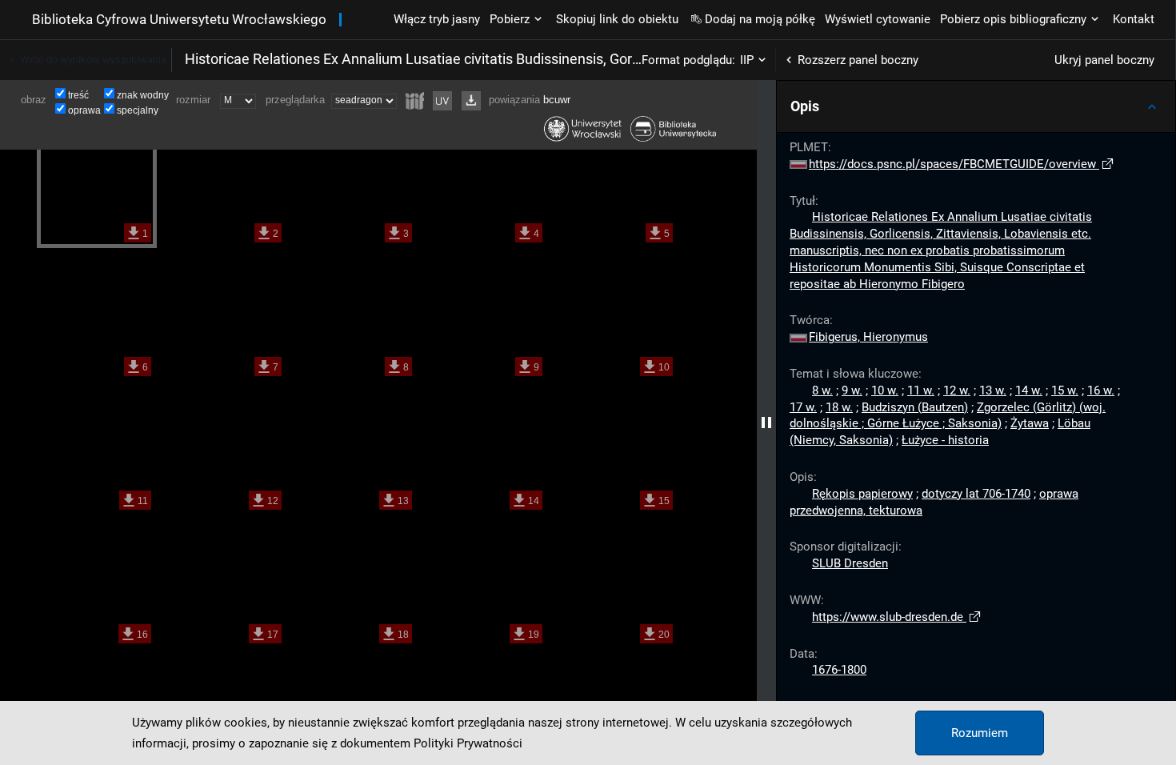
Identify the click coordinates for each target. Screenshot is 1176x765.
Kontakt (1133, 19)
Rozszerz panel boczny (858, 60)
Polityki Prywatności (468, 743)
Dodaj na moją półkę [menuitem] (760, 19)
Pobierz (510, 19)
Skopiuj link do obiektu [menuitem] (617, 19)
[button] (976, 106)
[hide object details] (766, 422)
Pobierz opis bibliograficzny (1013, 19)
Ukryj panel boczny (1104, 60)
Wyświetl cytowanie (877, 19)
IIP (747, 60)
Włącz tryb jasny (437, 19)
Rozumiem (979, 733)
